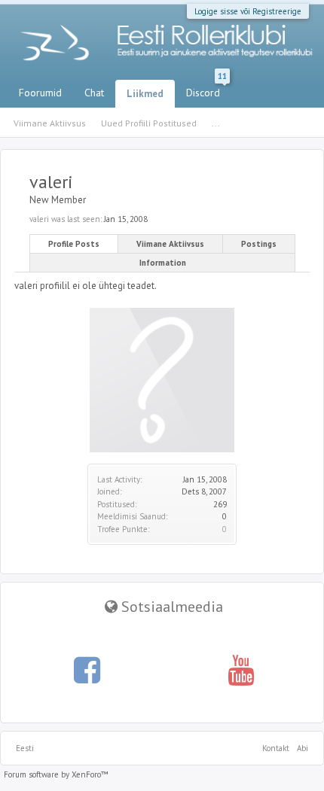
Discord (206, 89)
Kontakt (275, 748)
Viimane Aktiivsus (170, 244)
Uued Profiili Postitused (149, 123)
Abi (302, 748)
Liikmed (145, 93)
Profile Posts (73, 244)
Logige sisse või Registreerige (247, 11)
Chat (94, 92)
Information (162, 262)
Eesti (25, 748)
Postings (259, 244)
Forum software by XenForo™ (56, 774)
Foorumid (40, 92)
